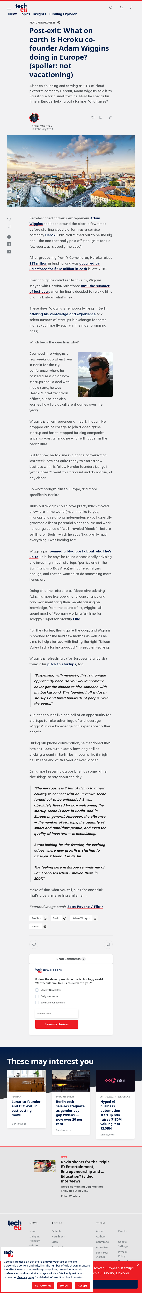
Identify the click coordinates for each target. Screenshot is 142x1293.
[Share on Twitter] (9, 244)
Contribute (102, 1242)
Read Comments (70, 959)
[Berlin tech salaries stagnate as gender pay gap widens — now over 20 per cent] (71, 1081)
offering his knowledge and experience (62, 314)
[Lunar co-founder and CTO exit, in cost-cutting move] (26, 1081)
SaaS (55, 1242)
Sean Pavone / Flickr (85, 907)
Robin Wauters (70, 1196)
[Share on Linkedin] (9, 251)
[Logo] (22, 7)
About (100, 1231)
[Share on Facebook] (9, 237)
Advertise (102, 1247)
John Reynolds (19, 1123)
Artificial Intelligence (115, 1096)
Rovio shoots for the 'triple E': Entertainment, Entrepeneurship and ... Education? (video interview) (85, 1172)
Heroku (51, 235)
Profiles (36, 918)
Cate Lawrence (63, 1130)
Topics (25, 14)
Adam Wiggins (81, 918)
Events (122, 1231)
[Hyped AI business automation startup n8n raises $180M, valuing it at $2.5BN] (115, 1081)
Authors (101, 1236)
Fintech (16, 1096)
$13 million (38, 263)
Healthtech (58, 1236)
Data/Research (65, 1096)
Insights (39, 14)
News (12, 14)
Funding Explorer (63, 14)
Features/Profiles (42, 22)
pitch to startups (61, 664)
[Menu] (9, 9)
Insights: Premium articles (34, 1241)
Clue (76, 619)
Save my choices (57, 1024)
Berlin (56, 918)
